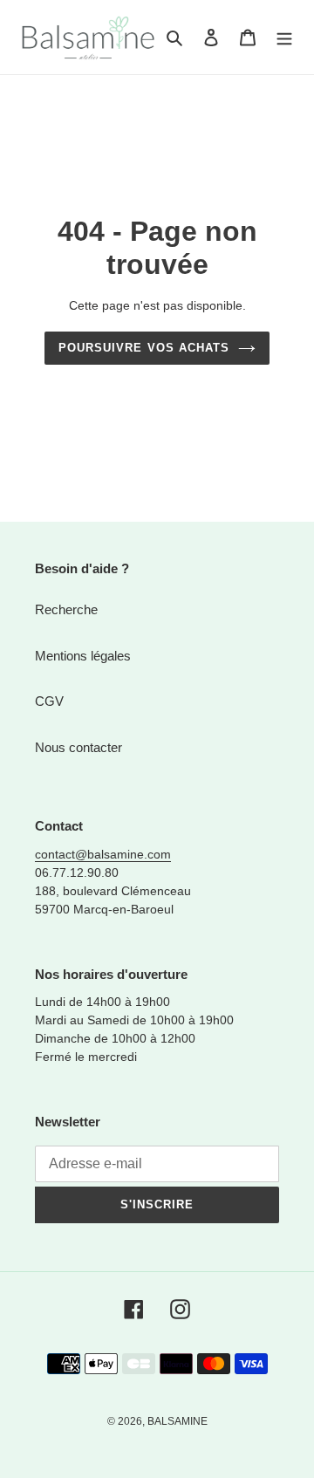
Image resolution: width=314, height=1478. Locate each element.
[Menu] (284, 37)
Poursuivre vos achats (143, 347)
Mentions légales (83, 655)
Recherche (66, 609)
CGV (49, 701)
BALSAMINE (177, 1421)
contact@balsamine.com (103, 854)
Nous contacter (78, 747)
